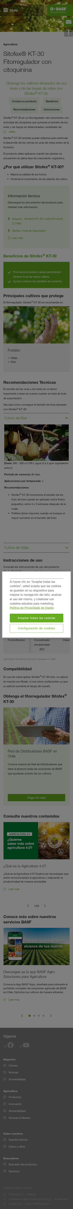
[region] (36, 604)
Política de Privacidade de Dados (32, 608)
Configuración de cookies (36, 628)
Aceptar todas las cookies (36, 618)
